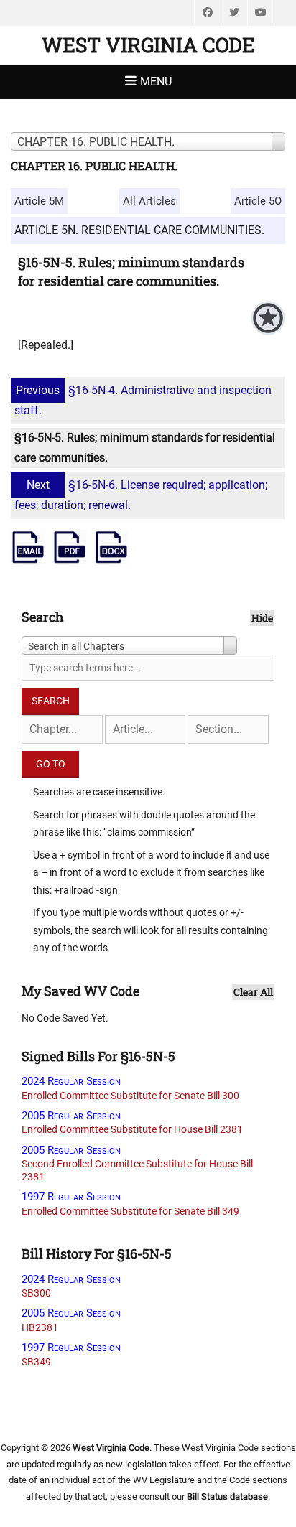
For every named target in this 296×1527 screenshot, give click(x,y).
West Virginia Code (148, 45)
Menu (156, 81)
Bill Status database (227, 1496)
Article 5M (39, 201)
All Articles (149, 201)
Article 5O (258, 201)
